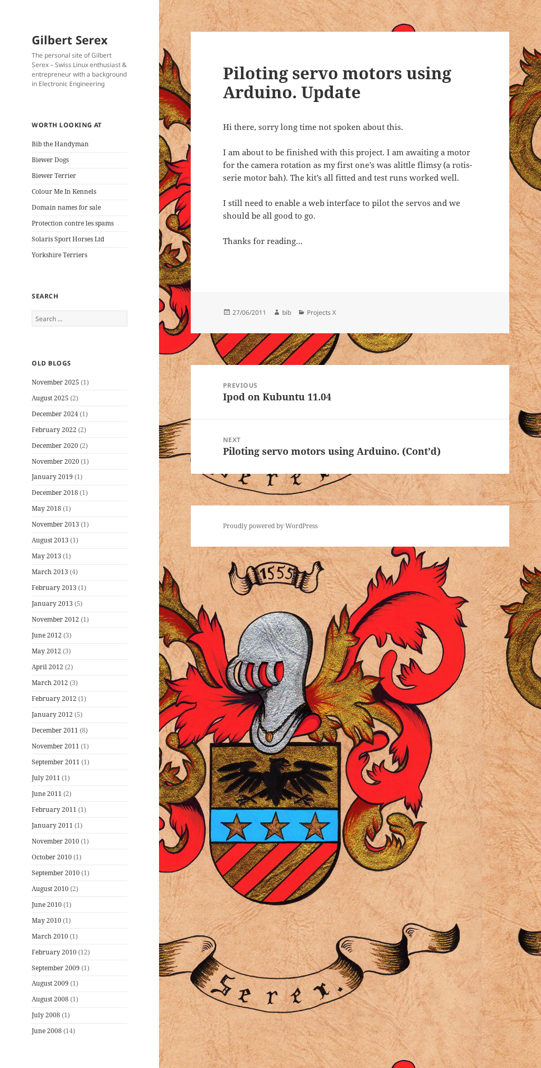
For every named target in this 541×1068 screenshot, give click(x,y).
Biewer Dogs (50, 159)
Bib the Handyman (60, 143)
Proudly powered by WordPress (270, 525)
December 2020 (55, 445)
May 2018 (46, 508)
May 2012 (46, 651)
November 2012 (55, 619)
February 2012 (54, 698)
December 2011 (55, 730)
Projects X (321, 312)
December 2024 (55, 413)
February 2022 (54, 429)
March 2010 (50, 936)
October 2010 (52, 856)
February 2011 (54, 809)
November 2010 (55, 841)
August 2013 (50, 540)
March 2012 (50, 682)
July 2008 (46, 1014)
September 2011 (56, 761)
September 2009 (56, 967)
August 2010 (50, 888)
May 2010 (46, 920)
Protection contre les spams (73, 223)
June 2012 (47, 635)
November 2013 (55, 524)
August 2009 (50, 983)
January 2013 (52, 603)
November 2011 (55, 746)
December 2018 (55, 492)
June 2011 (47, 793)
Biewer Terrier (54, 175)
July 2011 (46, 777)
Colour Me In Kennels (64, 191)
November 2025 (55, 382)
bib (286, 312)
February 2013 (54, 587)
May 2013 (46, 555)
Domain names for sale (66, 207)
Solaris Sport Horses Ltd (68, 239)
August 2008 (50, 999)
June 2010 (47, 904)
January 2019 (52, 476)
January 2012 (52, 714)
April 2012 (47, 666)
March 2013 (50, 571)
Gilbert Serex (70, 40)
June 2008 (47, 1030)
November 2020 (55, 461)
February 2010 (54, 952)
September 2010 (56, 872)
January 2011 (52, 825)
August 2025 (50, 398)
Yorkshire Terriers (59, 254)
